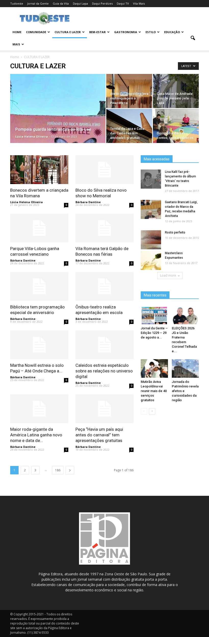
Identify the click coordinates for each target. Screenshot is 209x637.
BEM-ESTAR (97, 32)
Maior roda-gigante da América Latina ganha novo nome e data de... (36, 435)
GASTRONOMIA (125, 32)
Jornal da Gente (38, 3)
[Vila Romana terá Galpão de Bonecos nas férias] (104, 228)
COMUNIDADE (36, 32)
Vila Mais (139, 3)
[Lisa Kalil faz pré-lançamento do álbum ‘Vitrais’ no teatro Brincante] (151, 179)
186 (57, 470)
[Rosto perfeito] (151, 240)
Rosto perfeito (175, 232)
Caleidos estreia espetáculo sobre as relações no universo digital (104, 371)
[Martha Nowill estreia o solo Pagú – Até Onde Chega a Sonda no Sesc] (39, 344)
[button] (193, 38)
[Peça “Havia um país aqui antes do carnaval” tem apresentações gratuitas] (104, 408)
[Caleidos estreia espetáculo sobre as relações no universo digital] (104, 344)
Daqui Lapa (80, 3)
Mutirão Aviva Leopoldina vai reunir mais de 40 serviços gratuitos (154, 391)
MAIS (16, 44)
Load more (168, 275)
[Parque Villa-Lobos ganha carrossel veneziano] (39, 228)
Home (16, 32)
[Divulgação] (58, 133)
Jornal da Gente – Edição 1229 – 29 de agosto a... (154, 332)
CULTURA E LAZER (68, 32)
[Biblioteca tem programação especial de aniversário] (39, 286)
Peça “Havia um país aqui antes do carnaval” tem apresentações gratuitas (99, 435)
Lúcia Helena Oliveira (31, 136)
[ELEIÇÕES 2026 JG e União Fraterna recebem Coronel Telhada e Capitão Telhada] (185, 315)
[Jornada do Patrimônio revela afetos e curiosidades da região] (185, 368)
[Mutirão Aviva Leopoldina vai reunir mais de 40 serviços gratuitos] (154, 368)
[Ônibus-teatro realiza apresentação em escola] (104, 286)
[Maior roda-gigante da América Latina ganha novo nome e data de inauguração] (39, 408)
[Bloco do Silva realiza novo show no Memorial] (104, 169)
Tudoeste (16, 3)
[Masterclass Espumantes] (151, 260)
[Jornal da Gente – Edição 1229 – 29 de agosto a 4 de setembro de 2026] (154, 315)
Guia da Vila (61, 3)
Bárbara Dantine (88, 202)
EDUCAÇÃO (172, 32)
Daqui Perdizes (102, 3)
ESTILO (151, 32)
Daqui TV (123, 3)
